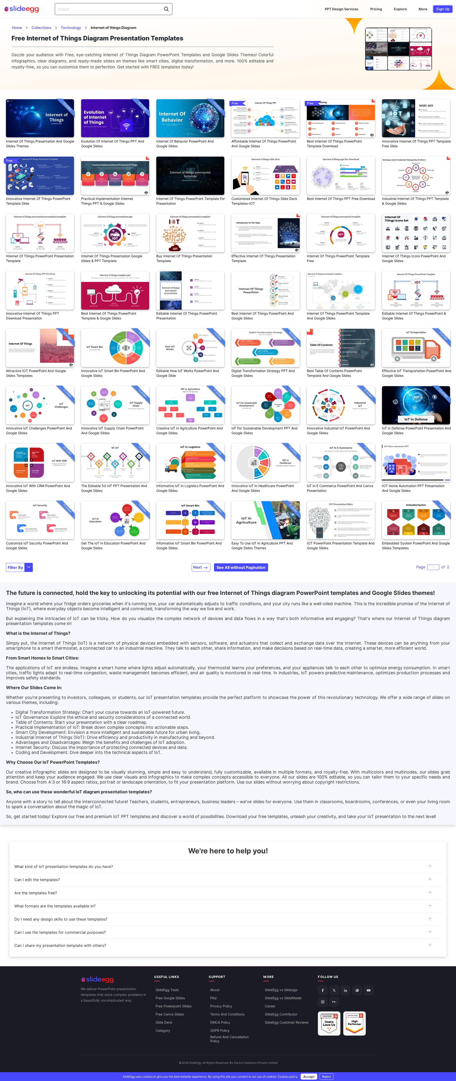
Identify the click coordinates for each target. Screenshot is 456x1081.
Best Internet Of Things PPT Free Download (341, 199)
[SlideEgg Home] (114, 980)
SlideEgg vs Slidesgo (281, 990)
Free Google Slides (170, 998)
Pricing (376, 9)
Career (270, 1006)
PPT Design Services (341, 9)
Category (163, 1030)
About (215, 990)
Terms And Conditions (227, 1014)
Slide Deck (164, 1022)
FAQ (213, 998)
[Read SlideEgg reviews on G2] (329, 1023)
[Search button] (166, 9)
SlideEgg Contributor (281, 1014)
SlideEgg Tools (167, 990)
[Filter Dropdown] (29, 567)
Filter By (15, 567)
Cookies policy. (288, 1076)
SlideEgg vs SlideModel (283, 998)
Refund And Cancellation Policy (229, 1039)
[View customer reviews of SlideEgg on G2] (354, 1023)
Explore (400, 9)
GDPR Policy (220, 1030)
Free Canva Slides (170, 1014)
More (423, 9)
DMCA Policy (220, 1022)
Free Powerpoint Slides (173, 1006)
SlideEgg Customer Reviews (287, 1022)
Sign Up (443, 9)
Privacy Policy (221, 1006)
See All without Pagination (241, 567)
